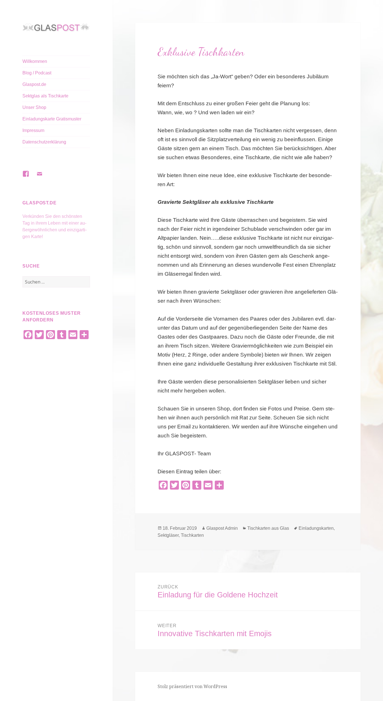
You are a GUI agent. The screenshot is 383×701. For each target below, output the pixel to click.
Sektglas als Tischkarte (45, 95)
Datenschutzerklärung (44, 142)
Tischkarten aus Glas (268, 528)
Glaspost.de (34, 84)
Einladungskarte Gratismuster (51, 119)
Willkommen (34, 61)
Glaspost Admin (222, 528)
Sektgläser (168, 535)
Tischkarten (192, 535)
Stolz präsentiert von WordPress (192, 686)
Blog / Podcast (36, 72)
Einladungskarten (316, 528)
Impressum (33, 130)
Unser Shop (34, 107)
